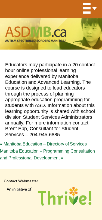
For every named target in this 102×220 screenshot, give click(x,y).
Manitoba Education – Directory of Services (43, 144)
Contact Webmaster (21, 181)
